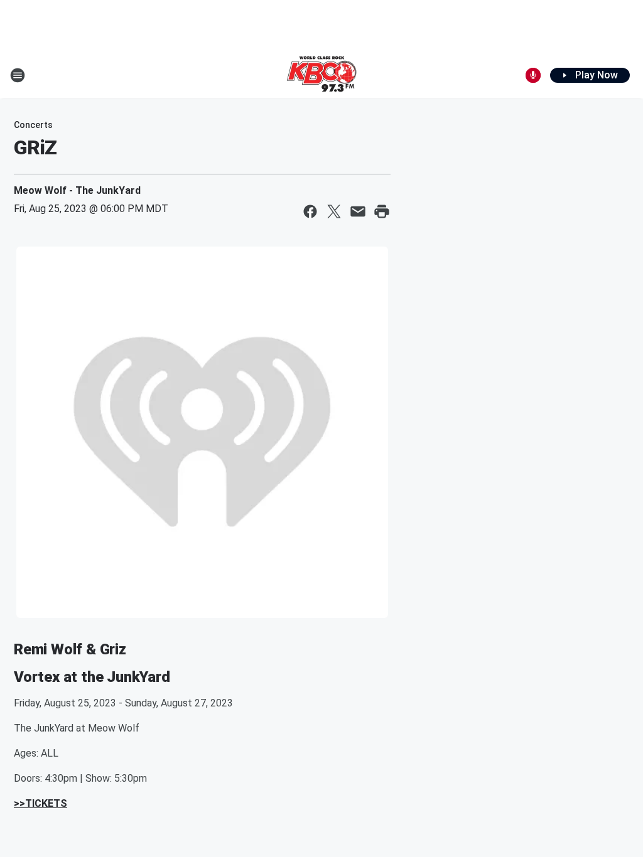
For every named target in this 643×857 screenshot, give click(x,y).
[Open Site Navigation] (17, 75)
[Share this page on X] (334, 211)
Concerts (33, 125)
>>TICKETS (40, 803)
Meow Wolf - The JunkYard (77, 190)
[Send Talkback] (533, 75)
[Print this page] (382, 211)
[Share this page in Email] (358, 211)
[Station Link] (321, 75)
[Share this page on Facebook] (310, 211)
